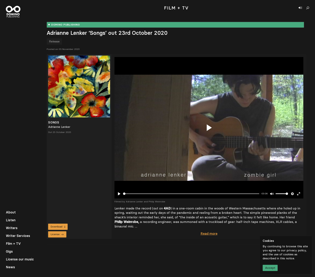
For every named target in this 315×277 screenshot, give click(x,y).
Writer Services (18, 236)
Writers (12, 228)
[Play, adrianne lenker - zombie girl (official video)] (209, 127)
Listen (10, 220)
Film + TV (13, 244)
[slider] (191, 193)
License (55, 234)
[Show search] (307, 8)
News (10, 267)
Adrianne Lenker (59, 127)
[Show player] (300, 8)
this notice (287, 258)
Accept (270, 268)
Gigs (9, 252)
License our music (20, 259)
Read (209, 234)
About (11, 212)
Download (56, 226)
